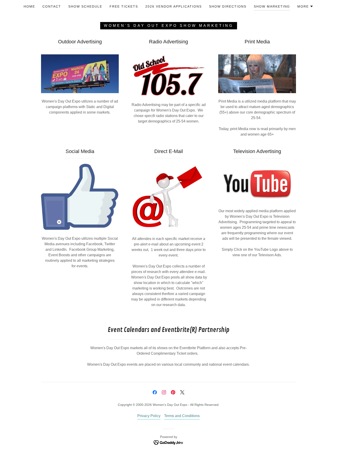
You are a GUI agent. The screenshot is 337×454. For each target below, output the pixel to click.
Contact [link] (51, 6)
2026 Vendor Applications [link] (173, 6)
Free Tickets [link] (124, 6)
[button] (305, 6)
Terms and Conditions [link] (182, 416)
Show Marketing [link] (272, 6)
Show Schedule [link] (85, 6)
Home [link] (29, 6)
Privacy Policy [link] (148, 416)
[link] (154, 392)
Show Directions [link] (227, 6)
